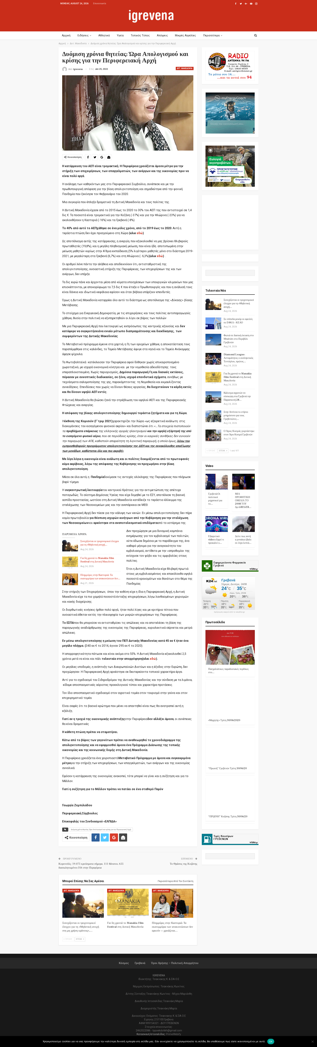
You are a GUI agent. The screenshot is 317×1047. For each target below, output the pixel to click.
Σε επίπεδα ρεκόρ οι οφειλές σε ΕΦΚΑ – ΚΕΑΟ (238, 320)
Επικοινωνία (99, 3)
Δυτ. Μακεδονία (184, 68)
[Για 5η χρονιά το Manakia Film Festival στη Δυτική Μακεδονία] (70, 562)
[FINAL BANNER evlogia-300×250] (230, 166)
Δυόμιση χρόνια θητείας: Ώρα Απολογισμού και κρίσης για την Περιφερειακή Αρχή (101, 829)
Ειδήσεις (83, 35)
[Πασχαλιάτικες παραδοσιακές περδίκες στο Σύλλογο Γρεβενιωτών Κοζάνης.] (230, 647)
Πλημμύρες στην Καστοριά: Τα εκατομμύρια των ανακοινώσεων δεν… (100, 576)
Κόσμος (124, 963)
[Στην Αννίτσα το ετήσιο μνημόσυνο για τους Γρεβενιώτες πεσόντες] (213, 416)
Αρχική (66, 35)
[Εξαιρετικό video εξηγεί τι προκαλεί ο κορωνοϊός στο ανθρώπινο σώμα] (216, 524)
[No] (312, 1041)
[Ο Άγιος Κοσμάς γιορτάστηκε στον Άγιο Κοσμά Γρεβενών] (213, 435)
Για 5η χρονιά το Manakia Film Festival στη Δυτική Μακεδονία (97, 560)
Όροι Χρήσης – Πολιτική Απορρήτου (174, 963)
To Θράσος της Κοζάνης (183, 864)
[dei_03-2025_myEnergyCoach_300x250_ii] (230, 112)
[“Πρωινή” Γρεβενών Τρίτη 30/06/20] (230, 746)
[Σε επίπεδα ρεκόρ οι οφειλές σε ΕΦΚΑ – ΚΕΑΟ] (213, 323)
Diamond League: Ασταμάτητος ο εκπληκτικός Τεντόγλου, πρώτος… (238, 358)
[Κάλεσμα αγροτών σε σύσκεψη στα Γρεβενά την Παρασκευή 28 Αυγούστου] (213, 397)
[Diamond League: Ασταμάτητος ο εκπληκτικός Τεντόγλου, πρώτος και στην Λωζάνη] (213, 359)
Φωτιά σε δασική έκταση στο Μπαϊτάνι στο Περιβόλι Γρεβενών (239, 339)
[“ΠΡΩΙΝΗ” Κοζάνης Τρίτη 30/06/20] (230, 794)
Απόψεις (162, 35)
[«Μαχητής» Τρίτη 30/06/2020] (230, 698)
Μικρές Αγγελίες (185, 35)
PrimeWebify (173, 1034)
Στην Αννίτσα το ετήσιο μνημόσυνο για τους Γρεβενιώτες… (236, 415)
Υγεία (120, 35)
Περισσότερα (211, 35)
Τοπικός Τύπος (140, 35)
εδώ (140, 233)
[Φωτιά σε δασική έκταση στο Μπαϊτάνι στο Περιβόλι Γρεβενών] (213, 340)
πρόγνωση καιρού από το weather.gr (229, 612)
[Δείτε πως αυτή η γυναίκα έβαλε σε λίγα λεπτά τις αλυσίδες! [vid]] (243, 524)
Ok (271, 1041)
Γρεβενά (140, 963)
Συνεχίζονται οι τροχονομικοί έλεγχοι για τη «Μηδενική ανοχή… (99, 543)
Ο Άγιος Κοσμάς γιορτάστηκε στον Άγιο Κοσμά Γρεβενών (239, 432)
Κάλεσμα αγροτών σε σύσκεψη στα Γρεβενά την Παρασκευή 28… (237, 396)
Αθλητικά (104, 35)
